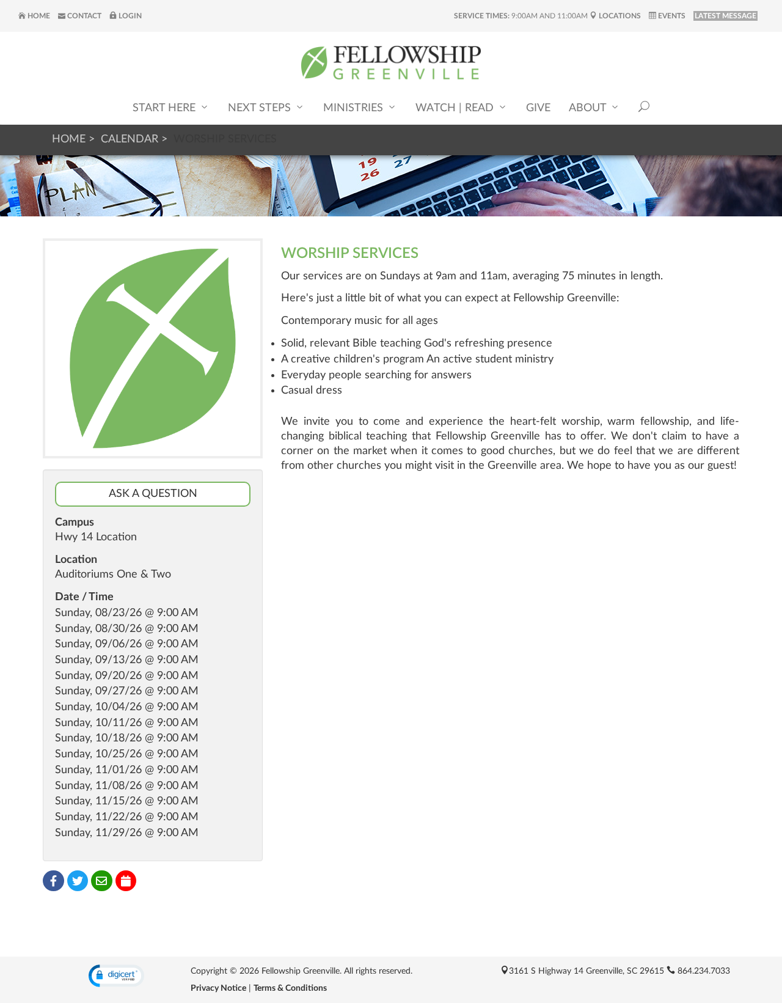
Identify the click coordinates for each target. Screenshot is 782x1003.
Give (538, 108)
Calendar (129, 139)
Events (670, 16)
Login (129, 16)
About (589, 108)
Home (38, 16)
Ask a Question (153, 493)
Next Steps (261, 108)
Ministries (354, 108)
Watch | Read (456, 108)
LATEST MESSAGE (725, 16)
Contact (83, 16)
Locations (619, 16)
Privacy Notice (218, 988)
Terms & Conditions (290, 988)
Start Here (166, 108)
